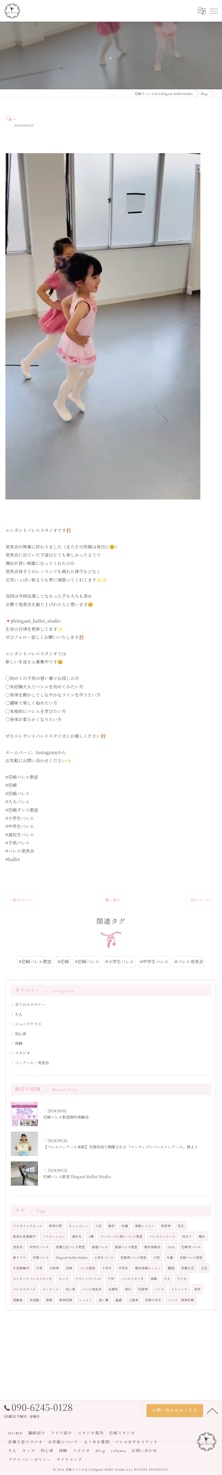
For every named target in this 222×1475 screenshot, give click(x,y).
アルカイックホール (27, 1226)
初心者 (20, 1033)
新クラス (19, 1257)
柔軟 (49, 1300)
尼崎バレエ (41, 1257)
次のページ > (201, 899)
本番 (169, 1257)
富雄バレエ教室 (126, 1247)
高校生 (77, 1236)
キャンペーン (78, 1226)
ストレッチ (179, 1289)
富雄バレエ (100, 1247)
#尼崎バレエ (87, 961)
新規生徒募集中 (24, 1236)
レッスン (85, 1300)
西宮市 (166, 1226)
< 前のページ (21, 899)
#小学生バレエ (119, 961)
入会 (98, 1226)
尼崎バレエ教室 (191, 1257)
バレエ (159, 1289)
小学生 (107, 1268)
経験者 (18, 1300)
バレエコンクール (162, 1236)
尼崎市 (143, 1289)
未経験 (34, 1300)
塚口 (128, 1289)
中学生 (123, 1268)
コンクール (51, 1289)
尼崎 (69, 1268)
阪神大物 (55, 1226)
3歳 (91, 1236)
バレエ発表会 (92, 1289)
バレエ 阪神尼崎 (181, 1300)
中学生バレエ (39, 1247)
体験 (18, 1043)
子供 (111, 1278)
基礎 (118, 1300)
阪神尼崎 (65, 1300)
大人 (18, 1014)
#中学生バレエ (154, 961)
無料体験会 (152, 1247)
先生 (181, 1226)
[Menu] (213, 11)
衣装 (39, 1268)
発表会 (18, 1247)
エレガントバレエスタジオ (32, 1278)
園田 (171, 1268)
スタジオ (22, 1053)
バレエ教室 (87, 1268)
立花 (204, 1268)
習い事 (104, 1300)
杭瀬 (125, 1226)
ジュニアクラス (28, 1024)
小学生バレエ (104, 1257)
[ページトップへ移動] (212, 1410)
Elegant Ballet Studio (71, 1257)
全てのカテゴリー (30, 1004)
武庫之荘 (187, 1268)
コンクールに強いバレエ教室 (121, 1236)
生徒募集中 (21, 1268)
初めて (187, 1236)
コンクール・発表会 (32, 1062)
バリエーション (54, 1236)
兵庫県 (113, 1289)
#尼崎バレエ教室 (35, 961)
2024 (171, 1247)
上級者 (133, 1300)
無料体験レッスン (148, 1268)
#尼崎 (63, 961)
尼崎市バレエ (191, 1247)
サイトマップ (69, 1459)
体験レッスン (144, 1226)
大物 (156, 1257)
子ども (182, 1278)
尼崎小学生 (153, 1300)
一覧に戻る (111, 899)
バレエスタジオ (132, 1278)
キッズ (63, 1278)
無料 (111, 1226)
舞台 (202, 1236)
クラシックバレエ (88, 1278)
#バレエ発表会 (189, 961)
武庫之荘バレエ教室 (70, 1247)
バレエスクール (24, 1289)
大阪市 (54, 1268)
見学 (197, 1289)
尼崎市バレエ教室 (133, 1257)
